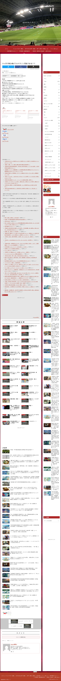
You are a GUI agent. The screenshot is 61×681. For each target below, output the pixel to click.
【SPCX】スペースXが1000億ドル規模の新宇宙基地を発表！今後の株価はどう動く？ (20, 198)
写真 (51, 112)
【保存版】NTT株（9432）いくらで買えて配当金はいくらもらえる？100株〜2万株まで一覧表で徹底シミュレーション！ (20, 211)
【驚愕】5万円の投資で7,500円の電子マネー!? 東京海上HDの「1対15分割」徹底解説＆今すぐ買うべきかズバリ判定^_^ (21, 194)
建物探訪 (51, 109)
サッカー (51, 117)
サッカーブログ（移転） (10, 675)
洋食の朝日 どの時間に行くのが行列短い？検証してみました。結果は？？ (20, 286)
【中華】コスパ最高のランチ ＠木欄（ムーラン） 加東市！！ (18, 252)
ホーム (3, 675)
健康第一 (51, 98)
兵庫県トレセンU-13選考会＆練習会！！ (13, 248)
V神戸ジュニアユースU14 (52, 167)
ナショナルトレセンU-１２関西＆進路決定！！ (14, 254)
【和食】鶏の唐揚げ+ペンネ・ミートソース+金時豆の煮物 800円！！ (19, 179)
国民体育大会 (52, 139)
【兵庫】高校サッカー (52, 162)
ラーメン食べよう (8, 250)
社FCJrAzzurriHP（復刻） (21, 675)
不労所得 (51, 95)
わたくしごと (51, 106)
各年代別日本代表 (52, 134)
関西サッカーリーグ (52, 145)
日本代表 (52, 125)
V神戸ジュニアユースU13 (52, 170)
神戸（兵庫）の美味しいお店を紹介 (12, 217)
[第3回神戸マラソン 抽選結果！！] (21, 114)
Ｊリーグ (52, 137)
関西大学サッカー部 (52, 151)
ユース (52, 153)
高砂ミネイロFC (52, 142)
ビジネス (51, 100)
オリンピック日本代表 (52, 131)
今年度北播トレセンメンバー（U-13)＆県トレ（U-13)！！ (16, 246)
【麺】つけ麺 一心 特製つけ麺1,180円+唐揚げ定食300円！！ (17, 164)
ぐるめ (51, 81)
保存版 (51, 86)
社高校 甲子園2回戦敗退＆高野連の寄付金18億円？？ (16, 219)
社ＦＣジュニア (52, 176)
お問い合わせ (7, 221)
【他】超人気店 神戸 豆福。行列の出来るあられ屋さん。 (17, 255)
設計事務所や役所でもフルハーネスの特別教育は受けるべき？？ (18, 260)
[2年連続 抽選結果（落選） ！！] (8, 114)
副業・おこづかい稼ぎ (51, 103)
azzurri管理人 (14, 644)
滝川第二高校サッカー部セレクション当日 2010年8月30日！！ (17, 279)
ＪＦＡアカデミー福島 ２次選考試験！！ (13, 262)
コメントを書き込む (21, 637)
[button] (58, 520)
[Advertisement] (21, 58)
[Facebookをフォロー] (13, 651)
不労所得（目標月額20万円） (40, 677)
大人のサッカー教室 (52, 120)
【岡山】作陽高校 (52, 156)
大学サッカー (52, 148)
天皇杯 (52, 128)
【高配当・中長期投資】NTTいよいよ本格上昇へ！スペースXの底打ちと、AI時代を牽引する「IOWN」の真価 (21, 206)
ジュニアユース (52, 173)
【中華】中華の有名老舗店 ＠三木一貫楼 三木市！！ (16, 284)
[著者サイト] (11, 651)
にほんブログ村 (10, 129)
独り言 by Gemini (51, 75)
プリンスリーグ (52, 159)
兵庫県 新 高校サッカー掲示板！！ (12, 231)
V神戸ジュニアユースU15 (52, 165)
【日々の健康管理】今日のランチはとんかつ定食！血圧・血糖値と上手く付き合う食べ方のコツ (21, 202)
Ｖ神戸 (52, 123)
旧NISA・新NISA (50, 677)
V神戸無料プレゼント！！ (10, 226)
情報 (51, 84)
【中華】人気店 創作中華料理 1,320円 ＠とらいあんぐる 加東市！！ (19, 236)
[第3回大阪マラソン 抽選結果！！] (34, 114)
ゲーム (51, 78)
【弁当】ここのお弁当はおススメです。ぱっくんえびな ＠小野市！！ (19, 240)
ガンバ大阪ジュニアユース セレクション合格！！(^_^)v (16, 267)
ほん (51, 114)
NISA (51, 89)
